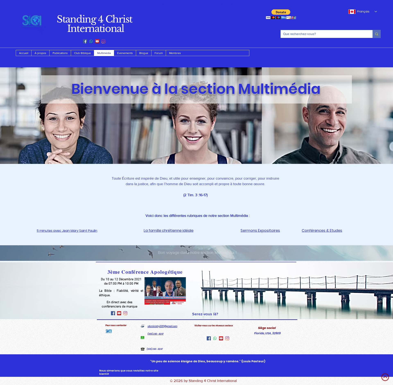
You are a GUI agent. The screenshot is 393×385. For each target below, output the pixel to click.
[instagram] (103, 41)
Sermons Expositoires (260, 230)
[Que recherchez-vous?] (377, 34)
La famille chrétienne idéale (168, 230)
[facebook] (85, 41)
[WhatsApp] (91, 41)
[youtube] (97, 41)
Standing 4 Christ (94, 19)
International (94, 28)
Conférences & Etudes (322, 230)
